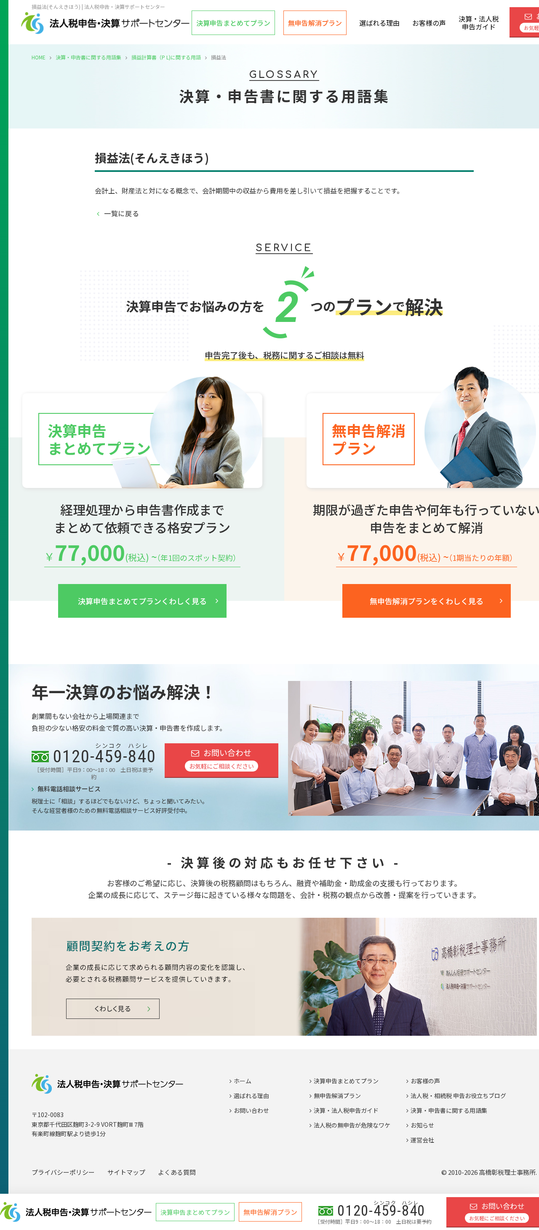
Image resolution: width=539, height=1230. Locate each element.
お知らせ (422, 1125)
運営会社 (422, 1140)
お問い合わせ (221, 759)
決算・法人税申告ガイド (479, 22)
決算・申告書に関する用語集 (88, 57)
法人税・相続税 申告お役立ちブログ (458, 1095)
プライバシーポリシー (63, 1172)
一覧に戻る (121, 213)
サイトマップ (126, 1172)
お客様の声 (429, 23)
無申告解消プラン (315, 23)
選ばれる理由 (379, 23)
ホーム (242, 1081)
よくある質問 (177, 1172)
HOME (38, 57)
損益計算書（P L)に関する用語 (166, 57)
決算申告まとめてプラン (346, 1081)
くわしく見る (142, 600)
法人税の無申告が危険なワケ (352, 1125)
